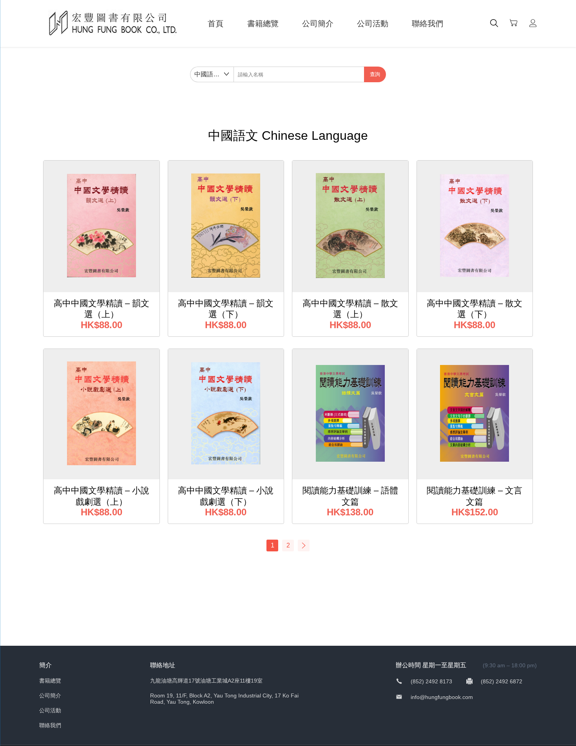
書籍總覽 (263, 23)
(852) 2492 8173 (431, 681)
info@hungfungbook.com (441, 697)
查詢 (375, 74)
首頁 (215, 23)
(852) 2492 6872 (500, 681)
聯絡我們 (427, 23)
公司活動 (372, 23)
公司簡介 (317, 23)
